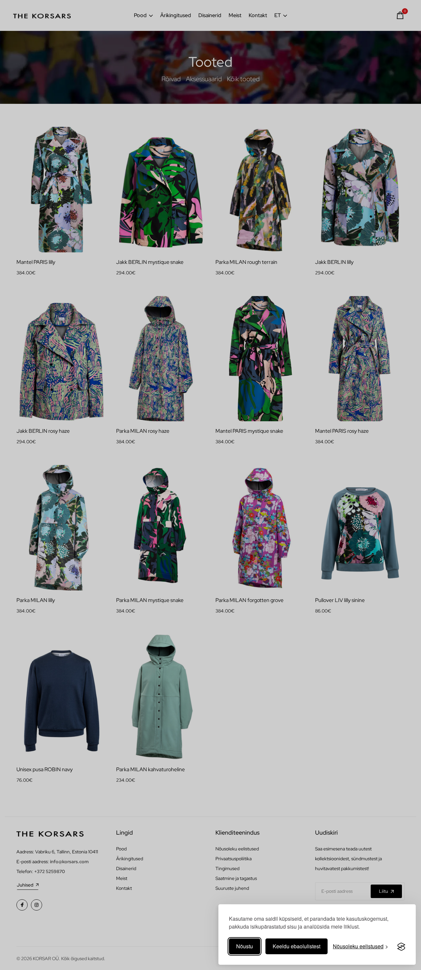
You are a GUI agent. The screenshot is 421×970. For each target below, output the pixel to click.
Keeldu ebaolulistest (296, 946)
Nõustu (244, 946)
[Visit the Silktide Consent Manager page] (401, 946)
